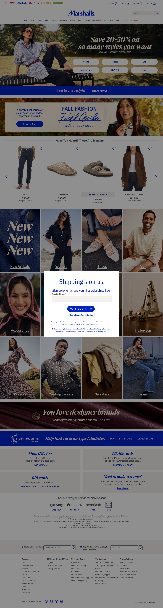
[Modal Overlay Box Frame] (81, 304)
